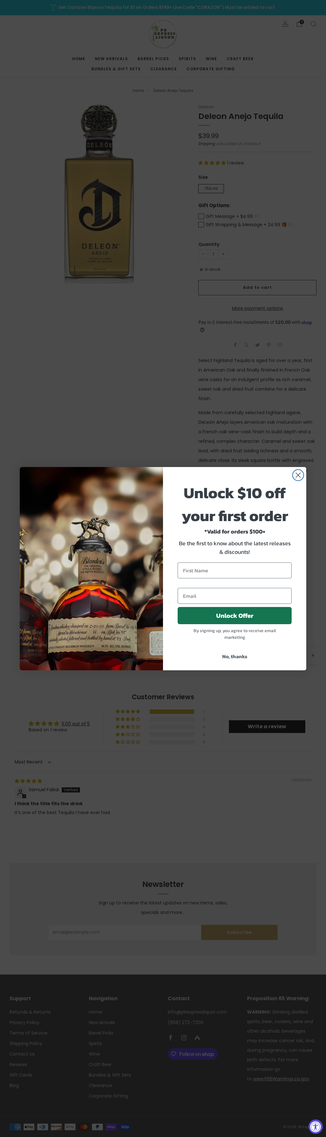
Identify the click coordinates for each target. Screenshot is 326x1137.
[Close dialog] (298, 475)
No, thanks (234, 656)
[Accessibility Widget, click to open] (315, 1127)
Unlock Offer (234, 615)
